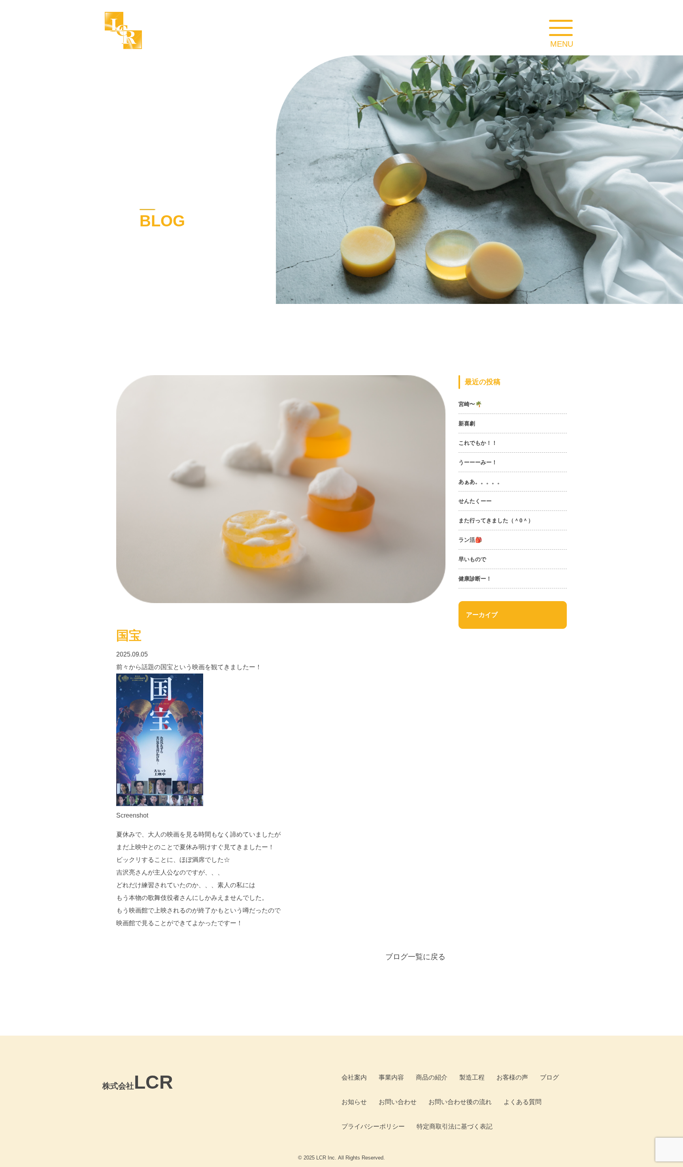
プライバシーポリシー (373, 1126)
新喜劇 (466, 423)
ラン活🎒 (470, 540)
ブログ (549, 1077)
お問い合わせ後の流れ (460, 1102)
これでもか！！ (477, 443)
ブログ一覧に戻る (415, 957)
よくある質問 (522, 1102)
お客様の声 (512, 1077)
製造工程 (472, 1077)
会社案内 (354, 1077)
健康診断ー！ (475, 578)
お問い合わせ (398, 1102)
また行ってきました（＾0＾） (496, 520)
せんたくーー (475, 501)
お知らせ (354, 1102)
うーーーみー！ (477, 462)
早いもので (472, 559)
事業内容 (391, 1077)
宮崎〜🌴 (470, 404)
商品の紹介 (431, 1077)
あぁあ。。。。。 (480, 481)
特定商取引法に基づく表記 (454, 1126)
